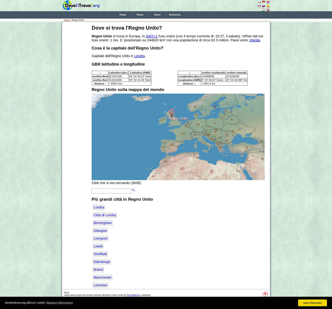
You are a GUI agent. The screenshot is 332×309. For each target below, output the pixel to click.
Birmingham (103, 223)
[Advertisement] (76, 76)
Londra (139, 56)
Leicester (101, 285)
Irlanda (255, 40)
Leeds (98, 246)
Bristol (98, 269)
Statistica (175, 14)
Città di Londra (105, 215)
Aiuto (157, 14)
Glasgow (100, 231)
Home (122, 14)
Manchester (103, 277)
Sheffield (100, 254)
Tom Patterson (133, 295)
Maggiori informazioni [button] (59, 302)
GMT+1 (152, 36)
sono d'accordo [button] (312, 302)
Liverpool (100, 238)
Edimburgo (102, 262)
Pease (140, 14)
